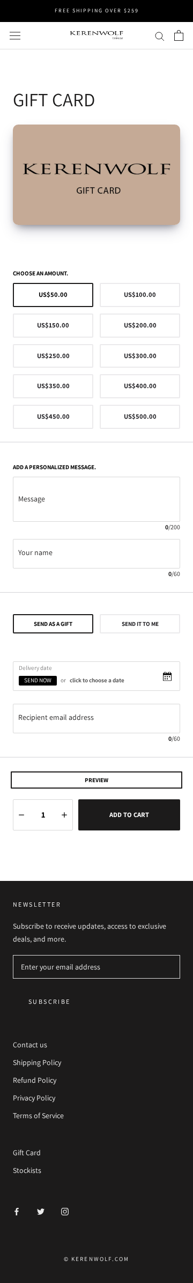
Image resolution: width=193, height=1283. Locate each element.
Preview (96, 780)
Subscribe (49, 1001)
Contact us (30, 1044)
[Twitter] (40, 1211)
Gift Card (27, 1152)
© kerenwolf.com (97, 1259)
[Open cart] (178, 35)
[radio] (53, 295)
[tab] (53, 623)
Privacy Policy (34, 1098)
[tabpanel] (96, 702)
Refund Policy (34, 1080)
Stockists (27, 1170)
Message (31, 499)
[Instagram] (65, 1211)
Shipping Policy (37, 1062)
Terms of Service (38, 1115)
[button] (21, 814)
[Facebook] (16, 1211)
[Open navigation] (15, 35)
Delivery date (35, 668)
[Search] (160, 35)
